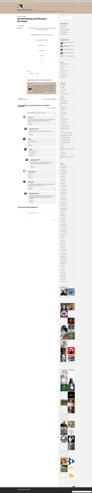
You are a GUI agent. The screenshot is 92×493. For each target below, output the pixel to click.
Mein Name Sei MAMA (25, 9)
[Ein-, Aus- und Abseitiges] (71, 380)
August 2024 (64, 174)
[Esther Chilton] (71, 321)
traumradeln (30, 181)
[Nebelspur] (64, 358)
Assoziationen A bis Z (65, 93)
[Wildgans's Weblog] (71, 372)
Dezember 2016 (64, 254)
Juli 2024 (63, 176)
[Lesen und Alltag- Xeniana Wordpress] (71, 453)
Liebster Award (64, 123)
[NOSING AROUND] (64, 468)
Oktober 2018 (64, 206)
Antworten (30, 124)
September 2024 (64, 171)
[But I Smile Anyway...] (64, 306)
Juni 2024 (63, 178)
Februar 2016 (64, 276)
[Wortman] (71, 328)
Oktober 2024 (64, 169)
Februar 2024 (64, 185)
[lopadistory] (64, 387)
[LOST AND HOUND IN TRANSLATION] (64, 292)
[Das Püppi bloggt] (64, 314)
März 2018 (63, 219)
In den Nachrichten (65, 119)
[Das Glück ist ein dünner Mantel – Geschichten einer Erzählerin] (71, 387)
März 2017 (63, 247)
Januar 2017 (64, 251)
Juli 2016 (63, 265)
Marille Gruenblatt (32, 171)
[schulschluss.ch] (71, 461)
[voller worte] (71, 343)
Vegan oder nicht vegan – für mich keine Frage (68, 149)
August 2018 (64, 210)
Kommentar (53, 219)
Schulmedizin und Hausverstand (67, 135)
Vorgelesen (63, 152)
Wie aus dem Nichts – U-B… (68, 43)
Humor (63, 116)
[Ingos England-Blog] (64, 402)
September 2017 (64, 233)
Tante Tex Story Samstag (66, 141)
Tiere (62, 144)
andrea (64, 49)
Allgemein (19, 16)
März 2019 (63, 194)
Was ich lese (62, 77)
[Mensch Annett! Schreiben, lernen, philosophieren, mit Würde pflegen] (64, 476)
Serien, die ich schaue (64, 70)
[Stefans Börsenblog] (64, 380)
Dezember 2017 (64, 226)
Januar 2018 (64, 224)
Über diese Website (64, 75)
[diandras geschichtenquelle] (64, 417)
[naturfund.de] (71, 446)
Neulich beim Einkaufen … (66, 128)
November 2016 (64, 256)
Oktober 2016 (64, 258)
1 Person (32, 187)
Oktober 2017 (64, 231)
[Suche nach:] (68, 17)
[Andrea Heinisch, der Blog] (64, 424)
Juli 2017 (63, 238)
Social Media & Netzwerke (66, 139)
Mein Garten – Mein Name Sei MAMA (38, 112)
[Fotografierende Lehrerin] (64, 431)
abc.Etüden (63, 89)
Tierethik (63, 146)
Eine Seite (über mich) (64, 63)
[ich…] (71, 358)
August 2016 (64, 263)
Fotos (62, 105)
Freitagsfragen (64, 107)
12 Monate (63, 84)
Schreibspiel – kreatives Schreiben (67, 132)
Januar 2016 (64, 279)
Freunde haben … (63, 27)
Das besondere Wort (65, 100)
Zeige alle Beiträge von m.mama (48, 92)
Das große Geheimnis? (64, 34)
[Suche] (73, 17)
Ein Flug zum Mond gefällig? (65, 29)
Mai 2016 (63, 270)
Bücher (63, 96)
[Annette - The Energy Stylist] (71, 365)
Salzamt (62, 68)
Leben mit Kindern (65, 121)
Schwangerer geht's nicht (66, 137)
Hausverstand (64, 112)
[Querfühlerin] (64, 328)
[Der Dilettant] (64, 373)
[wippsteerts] (64, 446)
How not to (63, 114)
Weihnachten (64, 154)
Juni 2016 (63, 267)
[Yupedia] (71, 439)
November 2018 (64, 203)
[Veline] (71, 395)
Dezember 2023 (64, 190)
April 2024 (63, 183)
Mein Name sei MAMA (34, 128)
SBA (62, 130)
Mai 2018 (63, 215)
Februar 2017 (64, 249)
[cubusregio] (71, 402)
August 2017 (64, 235)
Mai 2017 (63, 242)
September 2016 (64, 260)
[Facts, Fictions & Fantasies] (71, 314)
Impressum (62, 66)
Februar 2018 (64, 222)
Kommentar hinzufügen (51, 107)
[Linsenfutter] (64, 343)
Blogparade (64, 98)
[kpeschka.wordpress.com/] (71, 468)
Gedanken (24, 16)
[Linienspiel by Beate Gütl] (64, 365)
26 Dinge (63, 87)
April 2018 (63, 217)
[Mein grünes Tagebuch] (71, 409)
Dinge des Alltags (64, 103)
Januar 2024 (64, 187)
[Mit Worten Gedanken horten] (71, 350)
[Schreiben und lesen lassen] (64, 409)
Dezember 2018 (64, 201)
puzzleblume (65, 45)
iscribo (29, 139)
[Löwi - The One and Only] (71, 292)
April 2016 (63, 272)
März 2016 (63, 274)
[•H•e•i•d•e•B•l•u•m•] (64, 299)
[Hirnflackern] (71, 336)
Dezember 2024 (64, 167)
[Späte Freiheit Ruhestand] (71, 424)
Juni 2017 (63, 240)
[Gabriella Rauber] (71, 306)
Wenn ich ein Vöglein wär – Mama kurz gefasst (67, 157)
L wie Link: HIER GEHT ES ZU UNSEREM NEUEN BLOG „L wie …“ (27, 1)
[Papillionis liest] (64, 439)
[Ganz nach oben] (73, 487)
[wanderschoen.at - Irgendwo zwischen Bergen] (64, 336)
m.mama (21, 26)
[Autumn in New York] (64, 453)
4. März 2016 (22, 25)
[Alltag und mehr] (71, 476)
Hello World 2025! (64, 25)
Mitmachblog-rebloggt (65, 125)
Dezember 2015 (64, 281)
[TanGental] (71, 299)
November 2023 (64, 192)
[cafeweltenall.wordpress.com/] (64, 351)
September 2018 (64, 208)
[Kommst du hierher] (71, 431)
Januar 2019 (64, 199)
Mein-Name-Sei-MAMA (34, 193)
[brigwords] (64, 461)
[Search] (74, 1)
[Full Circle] (64, 395)
